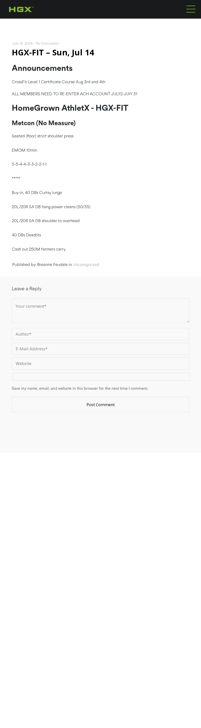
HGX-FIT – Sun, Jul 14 (53, 52)
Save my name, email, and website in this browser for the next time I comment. (80, 388)
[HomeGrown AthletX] (31, 18)
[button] (190, 9)
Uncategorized (86, 265)
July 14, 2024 (22, 43)
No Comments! (47, 43)
